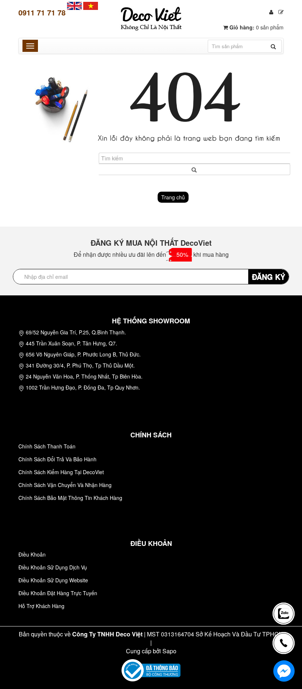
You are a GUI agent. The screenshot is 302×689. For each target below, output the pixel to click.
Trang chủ (173, 197)
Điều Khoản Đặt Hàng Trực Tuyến (57, 593)
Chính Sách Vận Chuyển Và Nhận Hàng (65, 485)
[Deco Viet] (74, 5)
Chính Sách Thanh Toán (47, 446)
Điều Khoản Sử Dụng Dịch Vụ (52, 567)
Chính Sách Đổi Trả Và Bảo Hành (57, 459)
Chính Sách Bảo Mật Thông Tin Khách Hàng (70, 497)
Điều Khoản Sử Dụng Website (53, 580)
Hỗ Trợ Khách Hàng (41, 606)
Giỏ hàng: (256, 27)
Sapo (169, 651)
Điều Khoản (32, 554)
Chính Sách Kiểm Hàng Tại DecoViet (61, 472)
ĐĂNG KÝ (268, 276)
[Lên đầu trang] (285, 587)
